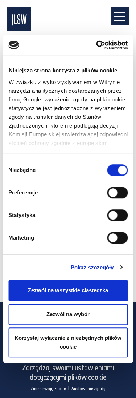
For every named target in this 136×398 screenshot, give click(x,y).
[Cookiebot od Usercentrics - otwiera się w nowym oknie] (97, 45)
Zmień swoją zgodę (48, 389)
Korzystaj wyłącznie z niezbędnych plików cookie (68, 342)
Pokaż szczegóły (92, 267)
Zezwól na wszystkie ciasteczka (68, 290)
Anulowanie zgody (88, 389)
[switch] (117, 192)
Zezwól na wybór (68, 314)
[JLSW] (61, 19)
